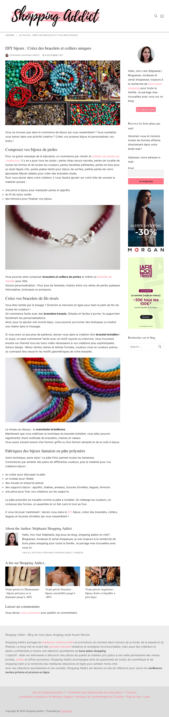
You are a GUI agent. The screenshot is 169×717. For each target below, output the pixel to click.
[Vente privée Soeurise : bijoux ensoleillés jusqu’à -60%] (62, 576)
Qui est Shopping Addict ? (49, 692)
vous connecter (30, 612)
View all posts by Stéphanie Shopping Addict (47, 553)
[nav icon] (162, 16)
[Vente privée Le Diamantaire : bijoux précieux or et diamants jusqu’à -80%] (22, 576)
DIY (70, 512)
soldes (20, 659)
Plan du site (133, 696)
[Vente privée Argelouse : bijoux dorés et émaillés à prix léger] (102, 576)
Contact (131, 692)
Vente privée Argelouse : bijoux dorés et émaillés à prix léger (100, 593)
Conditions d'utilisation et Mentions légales (46, 696)
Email (131, 168)
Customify (66, 711)
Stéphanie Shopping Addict (24, 55)
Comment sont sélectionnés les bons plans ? (96, 692)
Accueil (10, 35)
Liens (147, 696)
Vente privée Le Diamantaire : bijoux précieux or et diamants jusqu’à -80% (22, 593)
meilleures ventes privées (58, 642)
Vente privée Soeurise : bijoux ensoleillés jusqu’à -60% (60, 593)
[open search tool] (155, 16)
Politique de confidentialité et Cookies (99, 696)
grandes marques (60, 646)
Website (79, 553)
